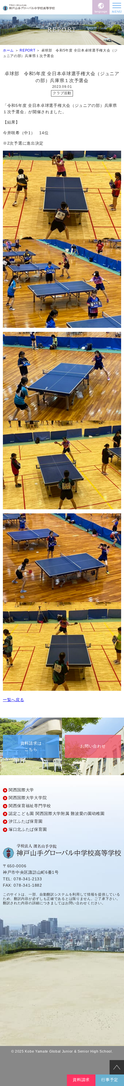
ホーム (8, 50)
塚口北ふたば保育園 (28, 829)
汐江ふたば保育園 (26, 821)
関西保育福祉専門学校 (30, 805)
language (101, 11)
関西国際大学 (21, 790)
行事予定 (109, 1079)
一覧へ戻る (13, 699)
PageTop (117, 1067)
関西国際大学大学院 (28, 797)
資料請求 (81, 1079)
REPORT (27, 50)
